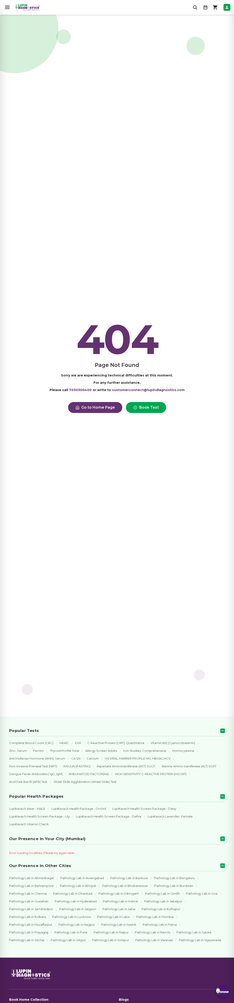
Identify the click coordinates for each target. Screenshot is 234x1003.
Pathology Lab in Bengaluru (174, 878)
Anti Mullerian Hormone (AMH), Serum (37, 758)
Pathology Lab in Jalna (118, 909)
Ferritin (38, 750)
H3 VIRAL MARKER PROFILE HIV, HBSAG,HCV (137, 758)
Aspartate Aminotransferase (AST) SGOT (126, 766)
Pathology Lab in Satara (193, 932)
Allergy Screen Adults (101, 750)
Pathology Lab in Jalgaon (77, 909)
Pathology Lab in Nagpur (76, 924)
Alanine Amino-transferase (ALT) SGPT (189, 766)
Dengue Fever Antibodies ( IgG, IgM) (36, 774)
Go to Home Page (98, 407)
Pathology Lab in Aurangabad (82, 878)
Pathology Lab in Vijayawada (200, 940)
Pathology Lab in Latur (113, 917)
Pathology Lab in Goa (202, 893)
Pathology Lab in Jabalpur (163, 901)
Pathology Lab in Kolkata (27, 917)
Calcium (93, 758)
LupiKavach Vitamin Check (29, 824)
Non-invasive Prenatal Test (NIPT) (33, 766)
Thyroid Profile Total (64, 750)
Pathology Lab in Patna (160, 924)
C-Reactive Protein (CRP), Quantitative (115, 743)
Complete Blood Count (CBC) (31, 743)
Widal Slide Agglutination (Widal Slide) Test (85, 782)
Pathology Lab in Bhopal (78, 886)
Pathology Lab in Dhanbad (72, 893)
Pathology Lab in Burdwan (173, 886)
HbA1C (64, 743)
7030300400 (80, 390)
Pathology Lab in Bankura (129, 878)
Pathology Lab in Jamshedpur (31, 909)
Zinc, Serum (18, 750)
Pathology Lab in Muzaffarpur (30, 924)
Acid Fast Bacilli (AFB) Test (28, 782)
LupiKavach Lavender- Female (170, 816)
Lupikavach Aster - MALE (27, 808)
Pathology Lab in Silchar (27, 940)
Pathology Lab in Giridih (162, 893)
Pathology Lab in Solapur (110, 940)
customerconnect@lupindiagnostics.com (148, 390)
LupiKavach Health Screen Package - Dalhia (108, 816)
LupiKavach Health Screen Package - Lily (39, 816)
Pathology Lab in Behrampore (31, 886)
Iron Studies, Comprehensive (144, 750)
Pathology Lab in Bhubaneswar (125, 886)
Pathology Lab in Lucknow (71, 917)
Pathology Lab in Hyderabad (76, 901)
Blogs (124, 1000)
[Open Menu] (7, 7)
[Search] (194, 7)
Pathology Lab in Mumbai (155, 917)
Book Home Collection (28, 1000)
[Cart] (215, 7)
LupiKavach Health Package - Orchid (78, 808)
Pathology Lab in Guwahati (28, 901)
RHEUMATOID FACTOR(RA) (89, 774)
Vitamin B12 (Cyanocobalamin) (173, 743)
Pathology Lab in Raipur (111, 932)
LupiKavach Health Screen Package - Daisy (144, 808)
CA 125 (75, 758)
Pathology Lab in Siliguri (68, 940)
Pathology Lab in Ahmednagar (31, 878)
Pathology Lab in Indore (120, 901)
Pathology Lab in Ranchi (152, 932)
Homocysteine (183, 750)
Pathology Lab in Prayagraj (28, 932)
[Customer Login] (226, 7)
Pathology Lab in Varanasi (154, 940)
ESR (78, 743)
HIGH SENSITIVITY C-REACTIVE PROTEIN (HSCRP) (150, 774)
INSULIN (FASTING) (76, 766)
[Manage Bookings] (205, 7)
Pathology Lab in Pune (71, 932)
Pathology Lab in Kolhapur (160, 909)
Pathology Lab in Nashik (118, 924)
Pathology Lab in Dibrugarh (118, 893)
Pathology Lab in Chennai (28, 893)
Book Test (149, 407)
